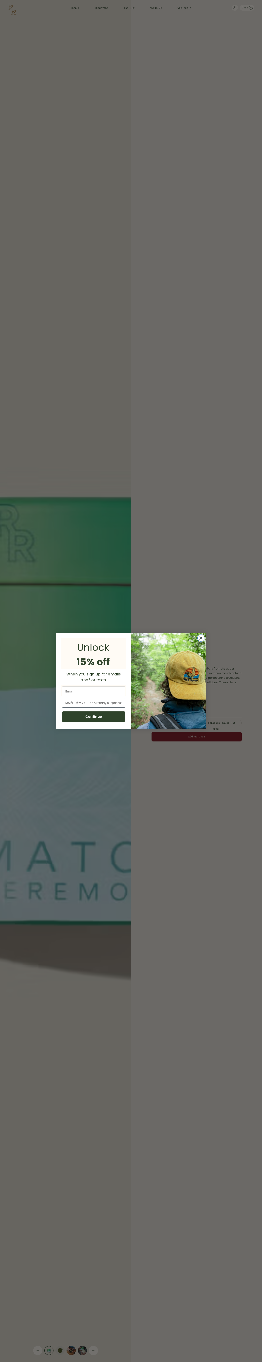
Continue (93, 716)
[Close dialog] (201, 638)
